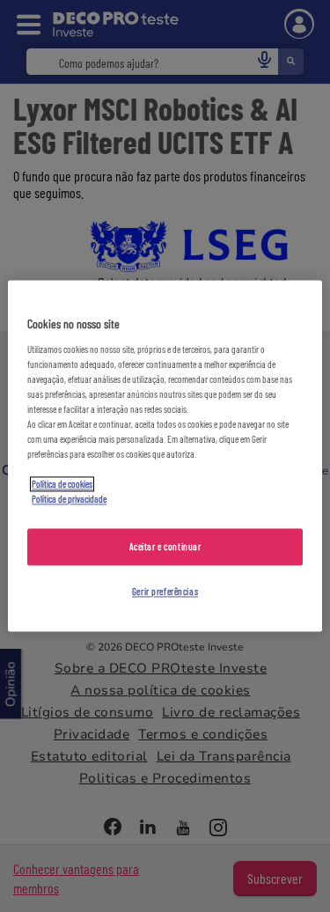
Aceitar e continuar (165, 547)
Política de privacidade (69, 499)
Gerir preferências (165, 592)
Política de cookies (62, 484)
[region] (164, 455)
